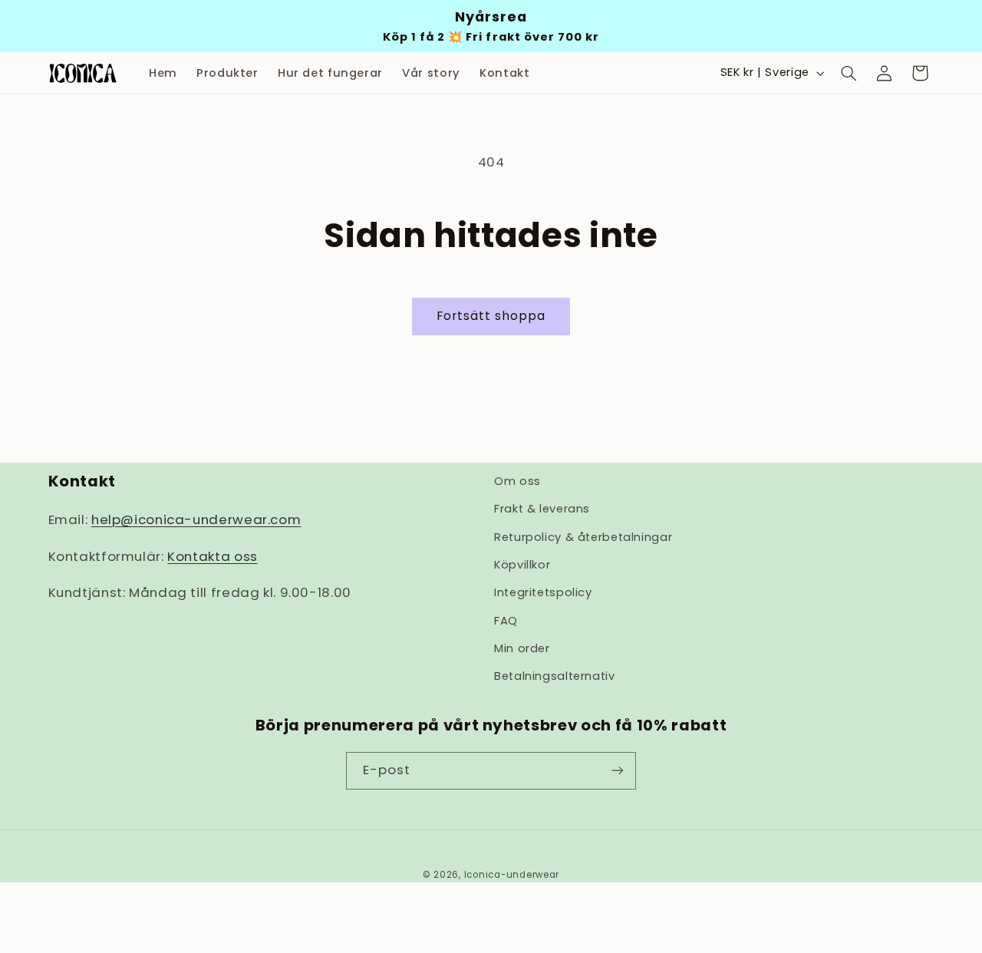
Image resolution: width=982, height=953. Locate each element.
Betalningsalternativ (554, 676)
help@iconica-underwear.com (196, 520)
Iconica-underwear (512, 874)
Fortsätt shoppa (491, 316)
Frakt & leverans (542, 509)
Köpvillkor (522, 564)
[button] (848, 73)
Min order (522, 649)
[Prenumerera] (617, 770)
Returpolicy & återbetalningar (583, 537)
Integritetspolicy (543, 593)
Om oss (517, 481)
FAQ (506, 620)
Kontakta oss (212, 556)
